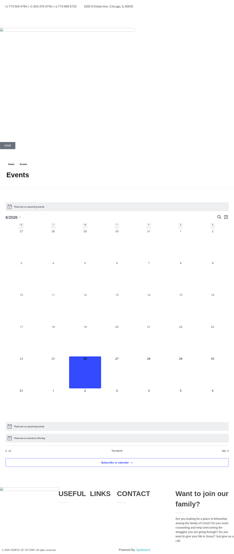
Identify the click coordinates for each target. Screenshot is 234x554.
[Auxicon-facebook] (4, 17)
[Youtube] (14, 17)
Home (11, 164)
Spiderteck (143, 549)
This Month (117, 450)
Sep (224, 450)
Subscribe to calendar (115, 462)
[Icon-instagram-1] (24, 17)
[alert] (117, 206)
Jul (9, 450)
